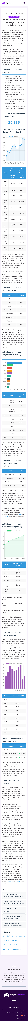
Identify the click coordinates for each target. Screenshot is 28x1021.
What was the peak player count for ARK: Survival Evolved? (14, 903)
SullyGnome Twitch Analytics (11, 945)
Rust (20, 515)
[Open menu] (24, 3)
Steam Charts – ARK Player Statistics (13, 936)
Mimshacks (20, 1019)
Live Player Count (14, 16)
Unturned (10, 882)
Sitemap (14, 1001)
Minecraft (5, 517)
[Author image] (12, 12)
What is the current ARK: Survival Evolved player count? (13, 895)
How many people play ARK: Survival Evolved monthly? (13, 917)
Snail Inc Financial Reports (10, 941)
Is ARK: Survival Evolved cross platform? (14, 910)
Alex (16, 12)
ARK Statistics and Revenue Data (12, 949)
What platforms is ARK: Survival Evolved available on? (13, 925)
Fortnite (18, 882)
